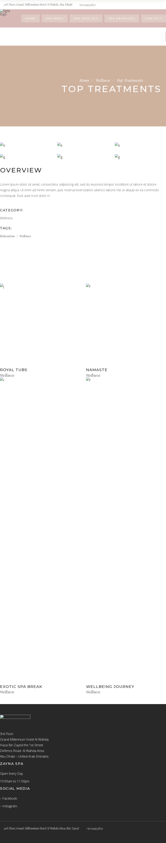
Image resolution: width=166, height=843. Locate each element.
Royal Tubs (13, 369)
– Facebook (8, 798)
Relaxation (7, 236)
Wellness (103, 80)
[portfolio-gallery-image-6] (140, 157)
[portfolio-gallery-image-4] (25, 157)
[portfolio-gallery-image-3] (25, 145)
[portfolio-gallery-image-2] (83, 145)
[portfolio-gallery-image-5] (83, 157)
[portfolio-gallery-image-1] (140, 145)
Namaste (96, 369)
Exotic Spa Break (21, 686)
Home (84, 80)
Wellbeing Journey (110, 686)
